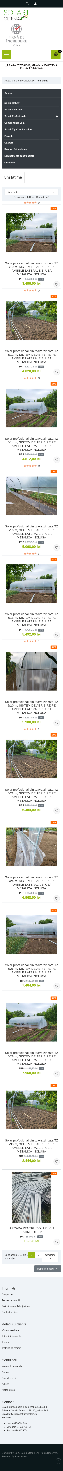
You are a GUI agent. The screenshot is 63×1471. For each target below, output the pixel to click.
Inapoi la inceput (47, 1269)
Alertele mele (9, 1390)
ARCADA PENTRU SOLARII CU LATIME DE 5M (31, 1230)
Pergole (8, 136)
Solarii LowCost (13, 109)
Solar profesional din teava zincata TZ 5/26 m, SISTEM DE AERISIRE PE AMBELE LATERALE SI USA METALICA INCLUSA (31, 970)
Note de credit (9, 1378)
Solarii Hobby (11, 103)
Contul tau (9, 1360)
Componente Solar (14, 123)
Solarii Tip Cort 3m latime (18, 129)
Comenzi (6, 1372)
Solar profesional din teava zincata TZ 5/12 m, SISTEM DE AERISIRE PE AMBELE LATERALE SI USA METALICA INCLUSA (31, 356)
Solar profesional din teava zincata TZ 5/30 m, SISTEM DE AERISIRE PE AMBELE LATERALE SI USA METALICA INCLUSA (31, 1146)
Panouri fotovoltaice (15, 149)
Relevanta (31, 192)
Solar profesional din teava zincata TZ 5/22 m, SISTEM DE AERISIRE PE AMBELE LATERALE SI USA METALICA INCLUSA (31, 795)
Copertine (9, 162)
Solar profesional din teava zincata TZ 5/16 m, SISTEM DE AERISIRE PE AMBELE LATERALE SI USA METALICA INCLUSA (31, 532)
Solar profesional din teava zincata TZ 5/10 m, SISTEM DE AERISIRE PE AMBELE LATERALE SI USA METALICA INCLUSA (31, 268)
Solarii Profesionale (15, 116)
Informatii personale (12, 1366)
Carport (8, 142)
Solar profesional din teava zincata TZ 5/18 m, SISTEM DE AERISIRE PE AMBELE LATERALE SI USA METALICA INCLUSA (31, 619)
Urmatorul (50, 1257)
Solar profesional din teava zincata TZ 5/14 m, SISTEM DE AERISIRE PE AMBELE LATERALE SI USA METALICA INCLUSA (31, 444)
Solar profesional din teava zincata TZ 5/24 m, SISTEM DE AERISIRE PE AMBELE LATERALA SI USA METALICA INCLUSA (31, 882)
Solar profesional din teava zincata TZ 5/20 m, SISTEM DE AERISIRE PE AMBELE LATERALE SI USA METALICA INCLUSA (31, 707)
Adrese (5, 1384)
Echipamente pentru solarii (19, 156)
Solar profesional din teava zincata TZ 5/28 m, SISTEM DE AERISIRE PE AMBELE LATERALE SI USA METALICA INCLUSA (31, 1058)
